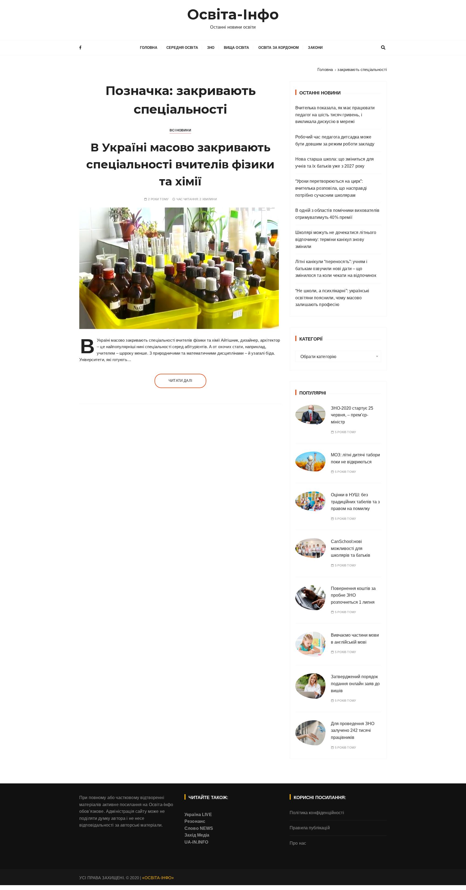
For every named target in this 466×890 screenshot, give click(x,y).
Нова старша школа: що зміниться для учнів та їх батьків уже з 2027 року (334, 162)
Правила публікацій (310, 828)
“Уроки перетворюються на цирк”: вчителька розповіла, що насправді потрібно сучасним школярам (331, 188)
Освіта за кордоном (278, 48)
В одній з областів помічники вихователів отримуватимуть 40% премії (337, 214)
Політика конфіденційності (317, 812)
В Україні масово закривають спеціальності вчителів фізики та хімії (180, 164)
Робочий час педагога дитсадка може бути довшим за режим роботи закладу (334, 140)
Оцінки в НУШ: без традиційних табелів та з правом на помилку (355, 501)
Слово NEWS (198, 828)
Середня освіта (182, 48)
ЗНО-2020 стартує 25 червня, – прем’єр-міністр (352, 415)
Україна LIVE (198, 814)
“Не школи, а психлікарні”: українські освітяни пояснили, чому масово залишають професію (332, 297)
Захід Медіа (197, 835)
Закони (315, 48)
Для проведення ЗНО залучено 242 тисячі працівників (352, 730)
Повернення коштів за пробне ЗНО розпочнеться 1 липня (353, 595)
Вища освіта (236, 48)
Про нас (298, 843)
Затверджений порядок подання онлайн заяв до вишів (355, 683)
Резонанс (194, 821)
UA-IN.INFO (196, 842)
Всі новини (180, 130)
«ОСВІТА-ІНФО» (158, 877)
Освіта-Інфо (233, 14)
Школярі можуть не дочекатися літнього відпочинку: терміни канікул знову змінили (335, 239)
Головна (148, 48)
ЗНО (210, 48)
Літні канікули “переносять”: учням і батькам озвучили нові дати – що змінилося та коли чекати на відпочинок (335, 268)
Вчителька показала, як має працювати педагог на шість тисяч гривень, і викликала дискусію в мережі (335, 115)
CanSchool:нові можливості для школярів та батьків (350, 548)
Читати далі (180, 381)
